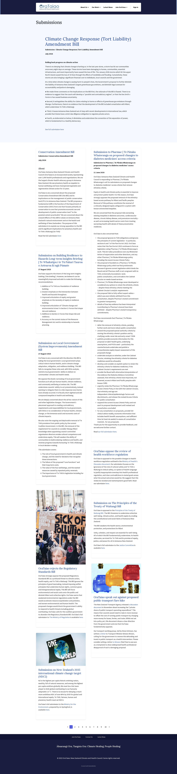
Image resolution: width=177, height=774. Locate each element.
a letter (103, 634)
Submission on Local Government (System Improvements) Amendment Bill (60, 346)
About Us (84, 7)
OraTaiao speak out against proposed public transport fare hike (116, 599)
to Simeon (116, 642)
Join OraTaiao (120, 7)
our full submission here (107, 431)
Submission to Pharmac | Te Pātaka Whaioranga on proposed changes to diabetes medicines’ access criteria (116, 155)
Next (109, 727)
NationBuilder (92, 766)
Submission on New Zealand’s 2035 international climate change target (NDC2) (59, 673)
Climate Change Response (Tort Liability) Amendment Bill (88, 41)
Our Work (95, 7)
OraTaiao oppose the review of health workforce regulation (112, 453)
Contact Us (89, 737)
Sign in (135, 7)
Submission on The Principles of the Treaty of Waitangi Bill (115, 504)
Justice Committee (126, 545)
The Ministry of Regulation (59, 617)
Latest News (108, 7)
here (59, 236)
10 (105, 727)
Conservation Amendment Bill (56, 152)
